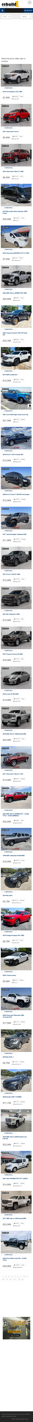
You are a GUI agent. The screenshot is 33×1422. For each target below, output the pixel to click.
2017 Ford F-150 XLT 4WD (11, 574)
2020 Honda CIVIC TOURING (12, 1097)
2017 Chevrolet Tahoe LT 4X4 (13, 774)
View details (8, 88)
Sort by (24, 16)
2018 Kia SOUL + (8, 1057)
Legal (23, 1419)
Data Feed (18, 1419)
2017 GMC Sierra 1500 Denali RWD (14, 1218)
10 (3, 1279)
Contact (13, 1419)
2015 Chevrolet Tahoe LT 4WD (13, 171)
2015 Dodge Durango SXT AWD (13, 935)
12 (10, 1279)
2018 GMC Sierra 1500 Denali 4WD (14, 734)
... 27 (19, 1279)
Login (27, 1419)
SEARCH (29, 10)
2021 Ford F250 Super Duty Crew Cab (15, 414)
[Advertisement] (16, 38)
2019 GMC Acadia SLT (10, 375)
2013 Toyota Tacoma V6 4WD (13, 654)
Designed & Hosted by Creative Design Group (12, 1414)
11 (7, 1279)
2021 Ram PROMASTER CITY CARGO (15, 1178)
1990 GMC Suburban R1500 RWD (14, 855)
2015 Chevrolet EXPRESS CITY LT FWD (16, 253)
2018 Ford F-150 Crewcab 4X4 (13, 454)
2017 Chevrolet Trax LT (11, 131)
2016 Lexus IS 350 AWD (11, 694)
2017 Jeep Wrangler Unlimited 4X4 (14, 534)
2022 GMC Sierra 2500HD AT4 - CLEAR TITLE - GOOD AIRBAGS (16, 815)
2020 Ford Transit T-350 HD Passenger (16, 494)
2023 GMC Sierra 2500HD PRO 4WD (15, 293)
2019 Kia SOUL (8, 895)
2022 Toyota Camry (9, 975)
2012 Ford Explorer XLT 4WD (12, 92)
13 (14, 1279)
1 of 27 (5, 16)
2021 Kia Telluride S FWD (11, 614)
